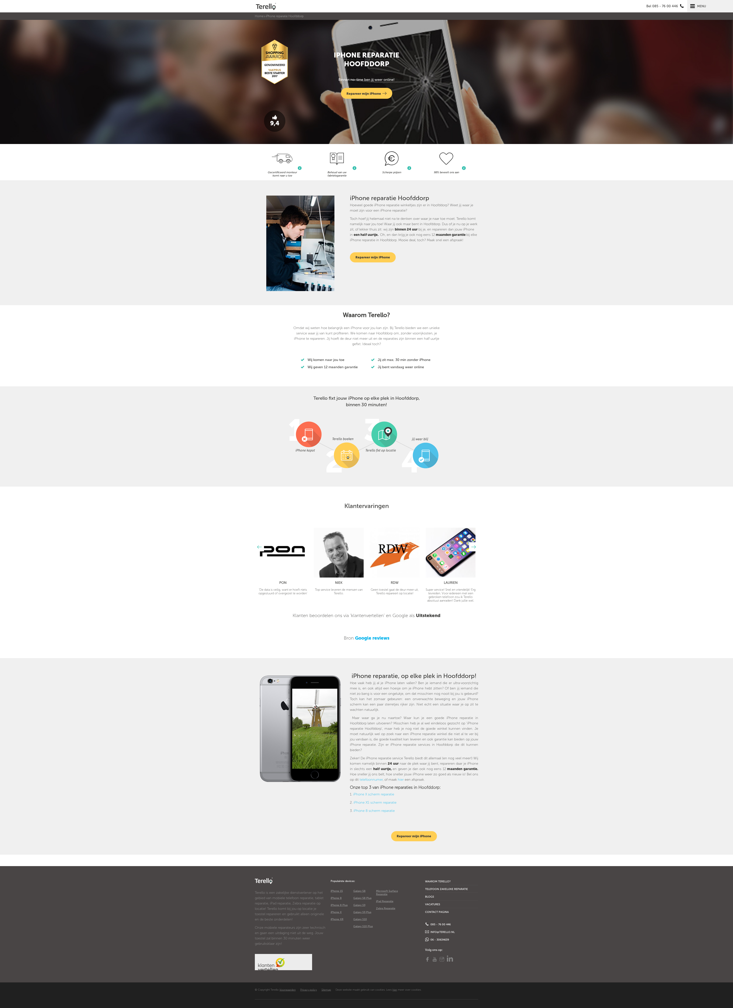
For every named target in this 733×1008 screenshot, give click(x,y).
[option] (283, 561)
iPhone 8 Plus (339, 905)
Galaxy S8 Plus (362, 898)
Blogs (429, 896)
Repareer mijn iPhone (363, 93)
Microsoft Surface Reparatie (387, 892)
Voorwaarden (287, 989)
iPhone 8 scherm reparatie (374, 811)
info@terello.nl (442, 932)
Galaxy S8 (359, 891)
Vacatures (432, 904)
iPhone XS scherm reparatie (375, 802)
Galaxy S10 (360, 919)
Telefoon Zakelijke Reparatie (446, 889)
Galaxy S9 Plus (362, 912)
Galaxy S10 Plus (363, 926)
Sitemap (326, 989)
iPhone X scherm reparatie (373, 794)
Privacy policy (308, 989)
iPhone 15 (337, 891)
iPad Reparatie (384, 901)
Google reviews (372, 638)
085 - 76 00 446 (440, 924)
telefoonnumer (371, 779)
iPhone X (336, 912)
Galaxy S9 (359, 905)
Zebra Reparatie (385, 908)
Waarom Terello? (438, 881)
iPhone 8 (336, 898)
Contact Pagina (437, 912)
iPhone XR (337, 919)
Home (259, 16)
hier (401, 779)
